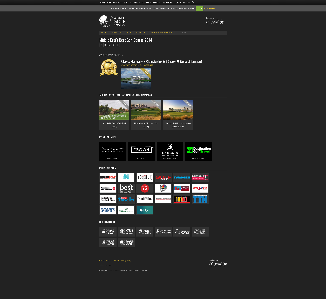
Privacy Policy (209, 8)
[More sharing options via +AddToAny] (117, 45)
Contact (115, 260)
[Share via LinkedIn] (109, 45)
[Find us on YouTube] (221, 22)
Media (136, 2)
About (156, 2)
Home (102, 2)
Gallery (146, 2)
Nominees (116, 32)
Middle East (141, 32)
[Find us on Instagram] (217, 22)
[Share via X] (105, 45)
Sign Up (186, 2)
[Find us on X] (213, 22)
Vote (109, 2)
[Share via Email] (113, 45)
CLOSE (199, 8)
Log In (178, 2)
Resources (167, 2)
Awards (116, 2)
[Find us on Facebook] (208, 22)
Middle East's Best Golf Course (165, 32)
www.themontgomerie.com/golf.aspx (137, 64)
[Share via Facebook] (101, 45)
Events (127, 2)
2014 (128, 32)
